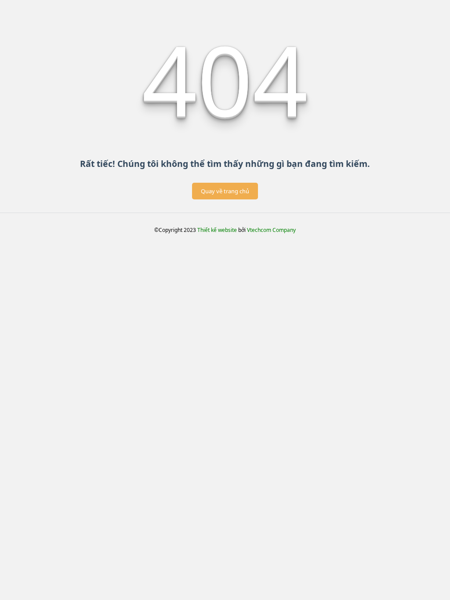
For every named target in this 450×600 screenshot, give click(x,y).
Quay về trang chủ (225, 191)
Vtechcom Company (271, 230)
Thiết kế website (217, 230)
